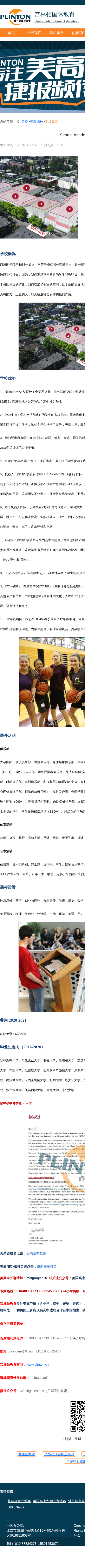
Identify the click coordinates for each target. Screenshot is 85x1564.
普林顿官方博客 (19, 1501)
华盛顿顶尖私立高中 (59, 1454)
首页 (11, 33)
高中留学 (56, 33)
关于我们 (34, 33)
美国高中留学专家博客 (49, 1501)
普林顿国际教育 (56, 17)
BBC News (16, 1507)
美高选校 (36, 121)
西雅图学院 (26, 1454)
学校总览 (51, 121)
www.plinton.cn (37, 1364)
